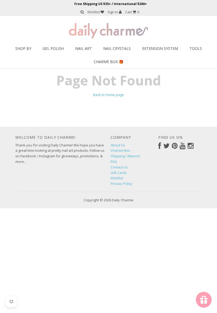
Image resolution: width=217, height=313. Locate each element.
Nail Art (83, 48)
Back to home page (108, 94)
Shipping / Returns (125, 156)
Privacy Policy (121, 183)
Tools (195, 48)
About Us (118, 145)
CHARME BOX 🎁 (108, 61)
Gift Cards (119, 172)
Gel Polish (53, 48)
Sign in (113, 12)
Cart (132, 12)
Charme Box (120, 150)
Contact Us (119, 167)
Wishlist (94, 12)
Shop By (23, 48)
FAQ (114, 161)
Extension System (160, 48)
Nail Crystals (117, 48)
